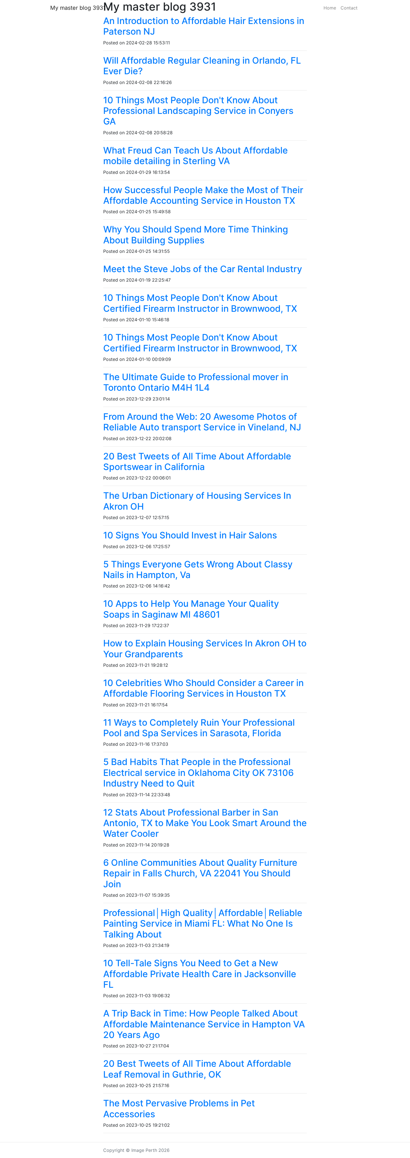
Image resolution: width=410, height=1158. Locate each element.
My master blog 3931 (78, 7)
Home (330, 8)
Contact (349, 8)
